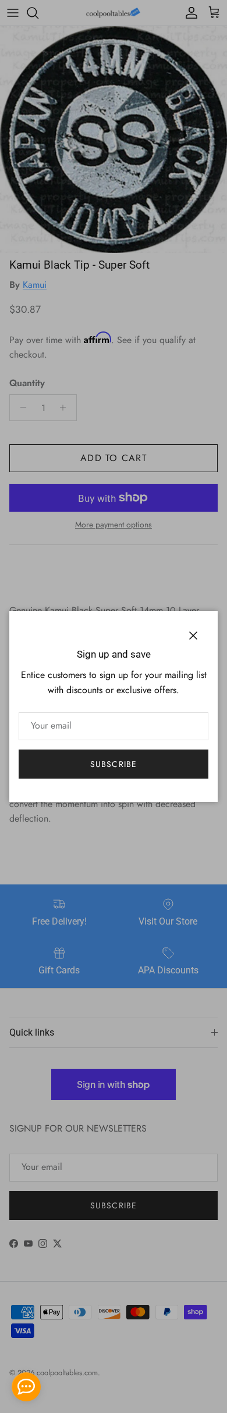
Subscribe (113, 764)
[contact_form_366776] (26, 1386)
